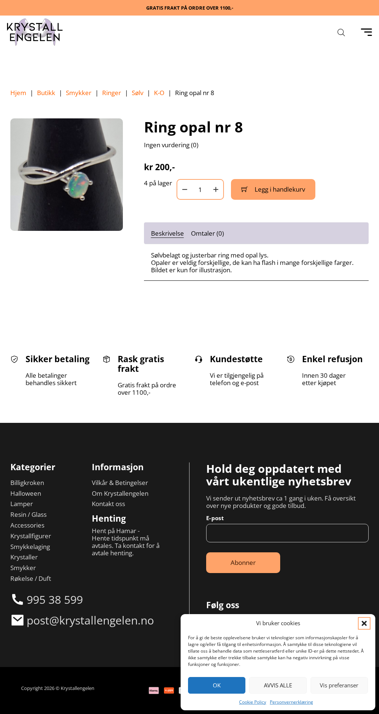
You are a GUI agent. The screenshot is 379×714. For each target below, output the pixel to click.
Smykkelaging (30, 546)
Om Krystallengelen (120, 493)
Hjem (18, 92)
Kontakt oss (108, 503)
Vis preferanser (339, 685)
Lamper (21, 503)
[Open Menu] (366, 32)
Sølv (137, 92)
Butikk (46, 92)
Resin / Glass (28, 514)
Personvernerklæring (291, 702)
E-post (215, 518)
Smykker (78, 92)
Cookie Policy (252, 702)
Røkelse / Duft (30, 578)
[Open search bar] (341, 32)
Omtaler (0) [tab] (207, 233)
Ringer (111, 92)
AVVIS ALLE (278, 685)
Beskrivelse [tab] (167, 233)
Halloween (25, 493)
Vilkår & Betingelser (120, 482)
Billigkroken (27, 482)
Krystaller (24, 556)
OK (217, 685)
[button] (364, 623)
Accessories (27, 525)
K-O (159, 92)
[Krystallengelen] (35, 32)
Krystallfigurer (30, 535)
